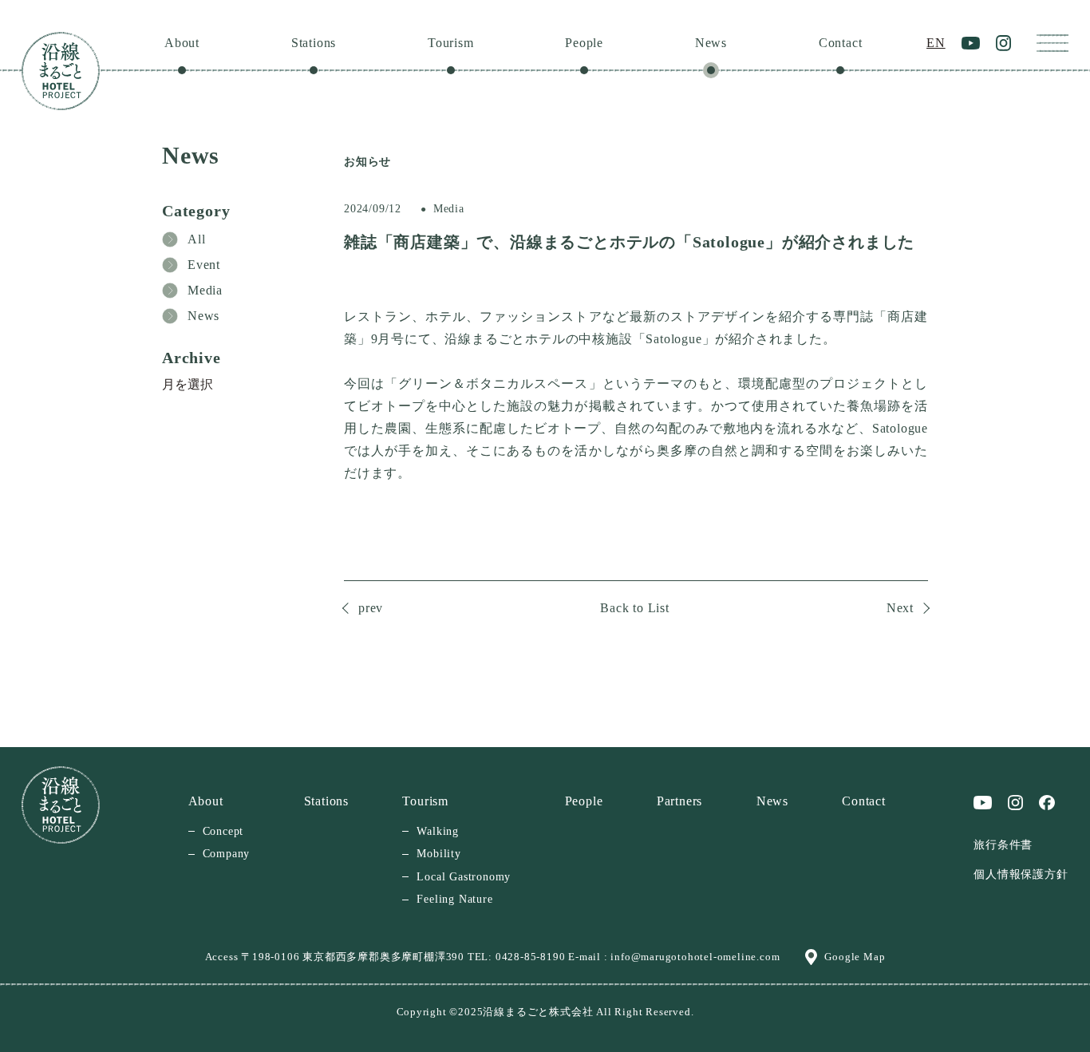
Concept (223, 831)
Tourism (451, 42)
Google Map (854, 957)
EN (936, 42)
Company (227, 854)
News (711, 42)
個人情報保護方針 (1020, 874)
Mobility (438, 854)
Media (205, 290)
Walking (438, 831)
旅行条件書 (1003, 845)
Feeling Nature (454, 899)
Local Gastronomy (464, 877)
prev (370, 608)
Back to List (634, 608)
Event (204, 264)
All (196, 239)
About (181, 42)
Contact (841, 42)
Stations (313, 42)
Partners (679, 801)
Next (900, 608)
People (584, 42)
